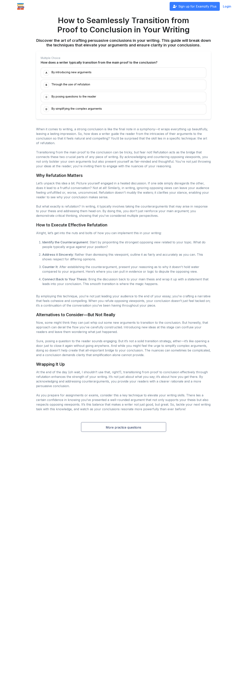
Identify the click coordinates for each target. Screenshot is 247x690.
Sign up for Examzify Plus (197, 6)
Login (227, 6)
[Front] (20, 6)
